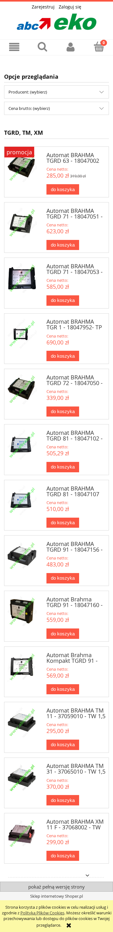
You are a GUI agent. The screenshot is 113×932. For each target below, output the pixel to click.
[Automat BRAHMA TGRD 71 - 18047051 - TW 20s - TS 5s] (22, 223)
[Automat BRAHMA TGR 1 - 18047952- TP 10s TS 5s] (22, 334)
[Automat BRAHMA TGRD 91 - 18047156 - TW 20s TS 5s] (22, 556)
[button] (14, 47)
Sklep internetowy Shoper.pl (56, 896)
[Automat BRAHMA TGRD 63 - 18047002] (22, 168)
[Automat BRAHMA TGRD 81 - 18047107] (22, 501)
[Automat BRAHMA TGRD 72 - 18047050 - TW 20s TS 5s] (22, 390)
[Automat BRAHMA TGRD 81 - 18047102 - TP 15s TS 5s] (22, 445)
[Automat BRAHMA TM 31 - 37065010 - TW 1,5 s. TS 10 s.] (22, 778)
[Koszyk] (99, 47)
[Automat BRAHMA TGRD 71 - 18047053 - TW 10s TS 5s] (22, 279)
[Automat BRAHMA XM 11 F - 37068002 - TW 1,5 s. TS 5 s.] (22, 834)
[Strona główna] (56, 19)
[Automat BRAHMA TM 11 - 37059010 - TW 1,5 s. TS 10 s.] (22, 723)
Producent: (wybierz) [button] (27, 92)
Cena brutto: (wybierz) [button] (29, 108)
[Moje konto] (70, 47)
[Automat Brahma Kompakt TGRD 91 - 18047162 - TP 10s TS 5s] (22, 668)
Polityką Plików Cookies (42, 913)
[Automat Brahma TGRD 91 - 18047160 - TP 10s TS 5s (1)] (22, 612)
